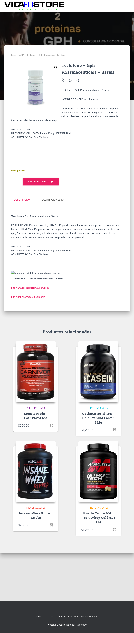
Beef (29, 408)
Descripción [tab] (22, 199)
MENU (39, 616)
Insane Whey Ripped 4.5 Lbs (36, 515)
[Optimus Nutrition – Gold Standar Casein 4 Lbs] (98, 371)
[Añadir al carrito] (51, 425)
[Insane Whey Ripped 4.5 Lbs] (36, 471)
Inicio (13, 55)
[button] (56, 67)
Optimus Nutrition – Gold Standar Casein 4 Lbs (98, 417)
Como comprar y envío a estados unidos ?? (73, 616)
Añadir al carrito (38, 181)
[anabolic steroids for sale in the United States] (35, 6)
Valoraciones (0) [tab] (53, 199)
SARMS (21, 55)
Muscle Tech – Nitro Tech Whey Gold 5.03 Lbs (98, 517)
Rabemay (81, 624)
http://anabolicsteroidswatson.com (30, 287)
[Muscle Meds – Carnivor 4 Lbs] (36, 371)
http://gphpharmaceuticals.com (28, 296)
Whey (105, 408)
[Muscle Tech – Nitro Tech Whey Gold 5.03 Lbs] (98, 471)
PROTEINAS (39, 408)
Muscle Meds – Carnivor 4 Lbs (36, 415)
